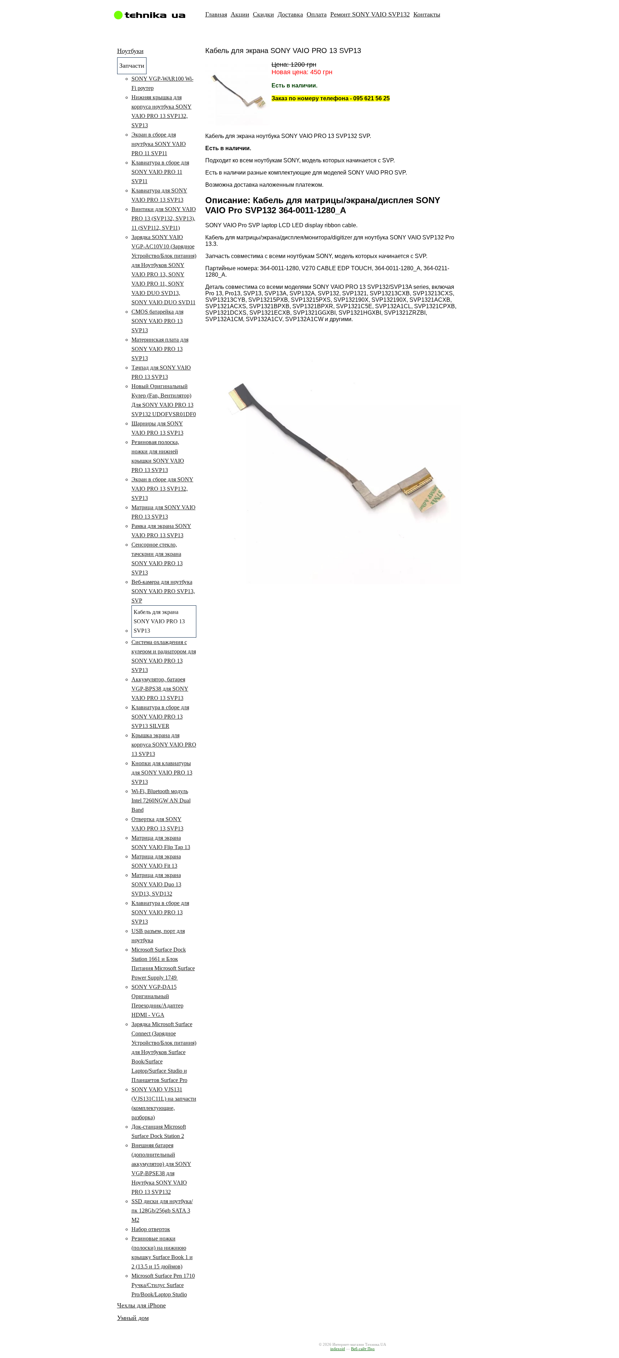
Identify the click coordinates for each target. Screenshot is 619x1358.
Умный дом (133, 1317)
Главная (216, 14)
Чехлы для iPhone (141, 1305)
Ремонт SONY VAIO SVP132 (370, 14)
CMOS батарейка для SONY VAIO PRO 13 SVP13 (157, 321)
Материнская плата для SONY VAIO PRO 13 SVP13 (159, 349)
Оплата (317, 14)
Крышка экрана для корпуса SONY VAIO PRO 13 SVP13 (163, 744)
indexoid (337, 1349)
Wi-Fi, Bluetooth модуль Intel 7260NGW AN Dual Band (161, 800)
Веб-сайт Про (363, 1349)
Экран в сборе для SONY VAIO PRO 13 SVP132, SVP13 (162, 488)
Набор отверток (150, 1229)
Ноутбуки (130, 50)
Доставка (290, 14)
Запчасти (131, 65)
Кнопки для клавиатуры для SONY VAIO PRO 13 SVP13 (161, 772)
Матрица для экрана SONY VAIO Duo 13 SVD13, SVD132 (156, 884)
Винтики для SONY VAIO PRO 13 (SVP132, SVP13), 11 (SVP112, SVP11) (163, 218)
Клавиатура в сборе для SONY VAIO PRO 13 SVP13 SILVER (160, 716)
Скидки (263, 14)
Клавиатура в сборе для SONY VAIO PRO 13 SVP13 (160, 912)
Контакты (426, 14)
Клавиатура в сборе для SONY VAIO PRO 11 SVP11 (160, 171)
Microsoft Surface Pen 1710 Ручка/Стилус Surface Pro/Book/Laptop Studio (163, 1285)
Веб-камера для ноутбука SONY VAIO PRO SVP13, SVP (163, 591)
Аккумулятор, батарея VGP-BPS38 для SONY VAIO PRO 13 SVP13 (159, 688)
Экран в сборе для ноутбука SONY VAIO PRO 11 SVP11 (158, 144)
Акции (240, 14)
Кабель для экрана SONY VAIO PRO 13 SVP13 (159, 621)
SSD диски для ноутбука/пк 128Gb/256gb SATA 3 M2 (162, 1210)
